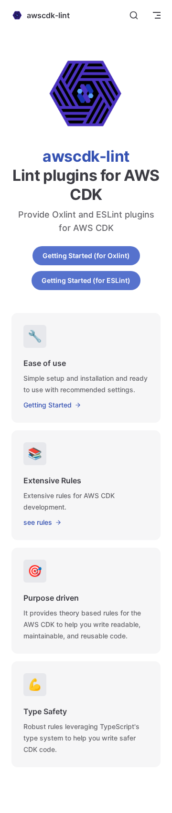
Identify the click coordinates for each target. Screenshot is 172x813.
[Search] (133, 15)
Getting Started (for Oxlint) (86, 255)
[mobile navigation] (156, 15)
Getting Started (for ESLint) (86, 280)
